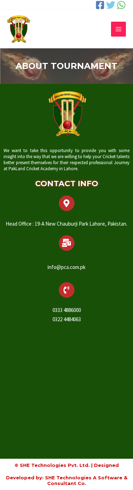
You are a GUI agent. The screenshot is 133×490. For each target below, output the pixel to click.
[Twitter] (110, 5)
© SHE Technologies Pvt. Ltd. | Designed (67, 465)
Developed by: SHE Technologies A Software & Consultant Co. (66, 480)
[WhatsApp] (121, 5)
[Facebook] (100, 5)
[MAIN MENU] (118, 29)
